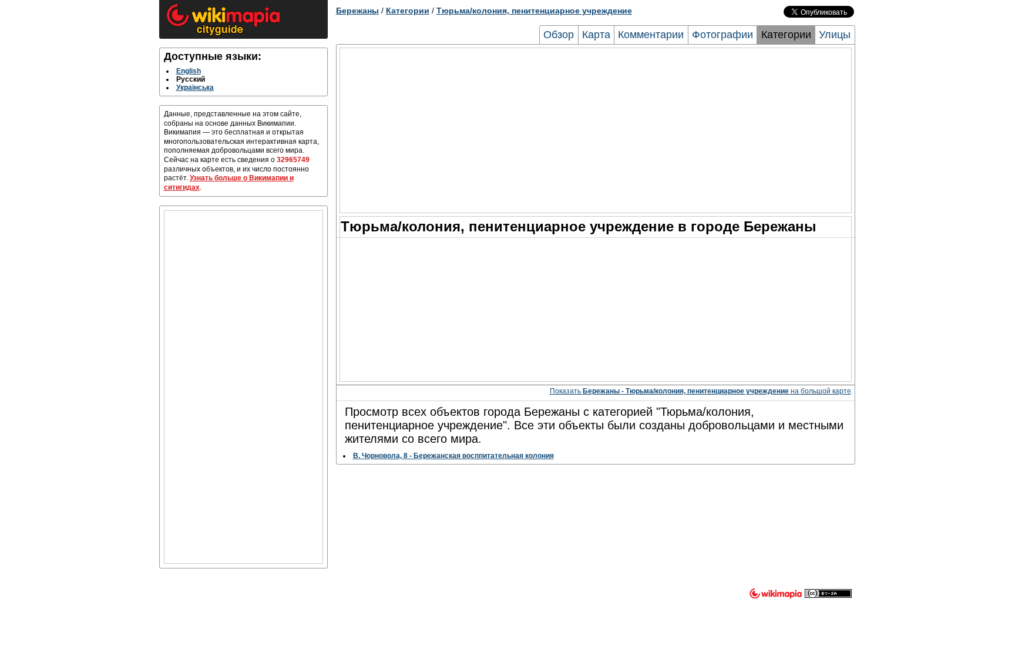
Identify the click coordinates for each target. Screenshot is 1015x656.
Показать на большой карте (700, 391)
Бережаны (357, 10)
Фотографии (722, 35)
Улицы (835, 35)
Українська (195, 87)
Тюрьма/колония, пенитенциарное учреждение (534, 10)
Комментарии (651, 35)
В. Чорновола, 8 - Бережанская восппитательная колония (453, 456)
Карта (596, 35)
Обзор (558, 35)
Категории (407, 10)
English (188, 71)
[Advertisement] (243, 387)
